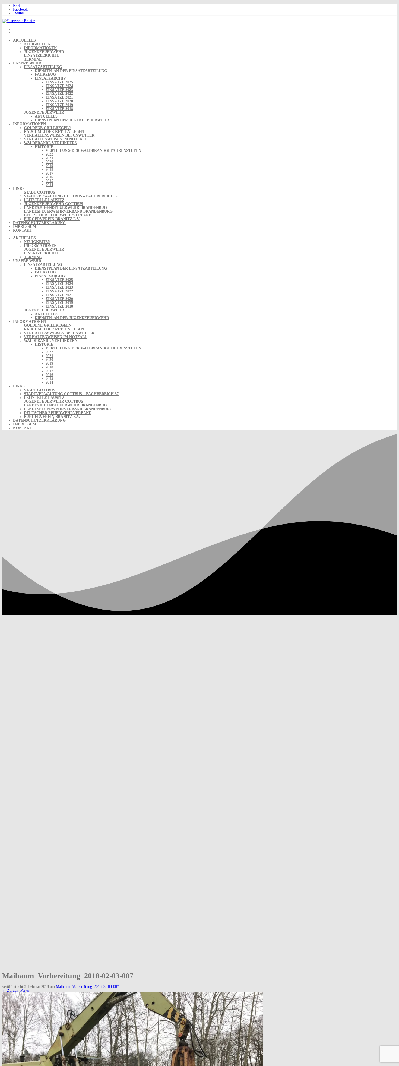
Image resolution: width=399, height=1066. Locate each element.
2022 (49, 154)
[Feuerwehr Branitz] (18, 21)
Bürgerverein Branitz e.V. (52, 219)
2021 (49, 158)
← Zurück (10, 990)
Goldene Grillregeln (47, 128)
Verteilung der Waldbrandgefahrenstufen (93, 151)
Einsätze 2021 (59, 97)
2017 (49, 173)
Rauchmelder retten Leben (54, 132)
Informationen (40, 48)
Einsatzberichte (41, 55)
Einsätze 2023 (59, 90)
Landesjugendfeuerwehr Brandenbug (65, 208)
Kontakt (22, 230)
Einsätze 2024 (59, 86)
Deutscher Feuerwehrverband (57, 215)
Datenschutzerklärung (39, 223)
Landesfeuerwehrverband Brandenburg (68, 211)
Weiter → (26, 990)
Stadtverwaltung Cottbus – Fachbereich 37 (71, 196)
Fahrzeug (45, 74)
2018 (49, 170)
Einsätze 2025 (59, 82)
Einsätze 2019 (59, 105)
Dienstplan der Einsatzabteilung (71, 71)
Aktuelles (46, 116)
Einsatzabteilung (43, 67)
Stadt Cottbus (39, 192)
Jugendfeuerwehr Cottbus (53, 204)
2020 (49, 162)
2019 (49, 166)
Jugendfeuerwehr (44, 52)
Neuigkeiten (37, 44)
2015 (49, 181)
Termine (33, 59)
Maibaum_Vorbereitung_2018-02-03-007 (87, 987)
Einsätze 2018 (59, 109)
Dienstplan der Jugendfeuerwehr (72, 120)
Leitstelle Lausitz (44, 200)
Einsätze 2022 (59, 94)
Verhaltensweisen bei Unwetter (59, 135)
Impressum (24, 227)
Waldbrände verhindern (50, 143)
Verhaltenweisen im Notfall (55, 139)
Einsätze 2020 (59, 101)
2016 (49, 177)
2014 (49, 185)
